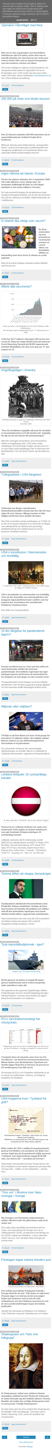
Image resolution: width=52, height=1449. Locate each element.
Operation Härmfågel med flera (21, 25)
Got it (34, 20)
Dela (5, 89)
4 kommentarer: (17, 273)
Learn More (22, 20)
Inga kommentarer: (19, 461)
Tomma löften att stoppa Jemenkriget (26, 873)
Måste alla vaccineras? (16, 286)
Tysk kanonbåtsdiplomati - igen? (22, 944)
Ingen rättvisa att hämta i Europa (23, 173)
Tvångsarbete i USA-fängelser (21, 474)
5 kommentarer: (17, 1248)
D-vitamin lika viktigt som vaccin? (23, 220)
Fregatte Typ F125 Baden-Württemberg (26, 971)
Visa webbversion (26, 1442)
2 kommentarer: (17, 160)
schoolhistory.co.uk (42, 75)
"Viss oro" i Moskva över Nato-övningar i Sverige (21, 1194)
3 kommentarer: (17, 85)
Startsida (26, 1437)
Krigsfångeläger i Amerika (18, 370)
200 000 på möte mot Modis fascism (25, 98)
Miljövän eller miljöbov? (16, 706)
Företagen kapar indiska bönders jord (26, 1259)
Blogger (30, 1446)
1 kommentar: (16, 761)
